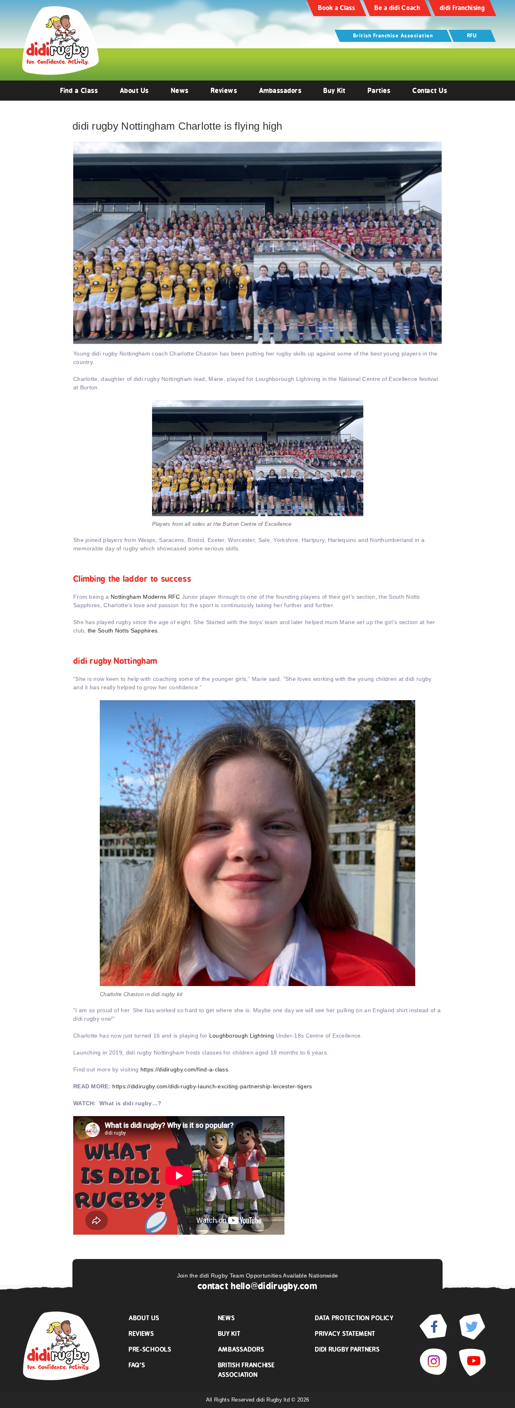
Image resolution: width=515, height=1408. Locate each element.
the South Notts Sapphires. (123, 630)
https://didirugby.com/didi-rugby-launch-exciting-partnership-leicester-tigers (212, 1086)
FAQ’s (137, 1365)
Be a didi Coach (397, 8)
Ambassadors (280, 91)
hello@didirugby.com (274, 1286)
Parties (379, 91)
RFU (472, 36)
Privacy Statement (345, 1334)
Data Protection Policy (354, 1318)
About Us (134, 91)
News (180, 91)
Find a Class (79, 91)
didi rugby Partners (347, 1349)
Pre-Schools (150, 1349)
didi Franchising (462, 8)
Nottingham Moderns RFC (145, 596)
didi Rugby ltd (274, 1400)
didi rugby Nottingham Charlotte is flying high (177, 126)
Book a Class (336, 8)
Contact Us (429, 91)
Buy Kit (334, 91)
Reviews (224, 91)
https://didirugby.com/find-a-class (184, 1069)
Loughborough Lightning (240, 1035)
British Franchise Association (393, 36)
